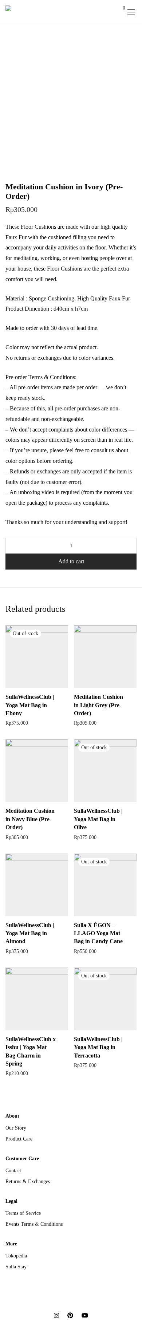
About (12, 1116)
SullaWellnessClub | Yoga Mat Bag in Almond (29, 933)
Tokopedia (16, 1256)
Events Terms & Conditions (34, 1224)
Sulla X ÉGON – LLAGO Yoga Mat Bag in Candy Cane (98, 933)
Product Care (18, 1139)
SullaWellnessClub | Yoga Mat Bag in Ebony (29, 705)
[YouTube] (85, 1315)
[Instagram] (56, 1315)
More (11, 1244)
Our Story (15, 1128)
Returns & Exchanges (27, 1181)
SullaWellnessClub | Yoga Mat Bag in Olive (98, 819)
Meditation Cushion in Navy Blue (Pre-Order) (30, 819)
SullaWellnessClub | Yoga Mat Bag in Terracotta (98, 1047)
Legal (11, 1201)
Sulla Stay (16, 1266)
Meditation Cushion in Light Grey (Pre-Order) (98, 705)
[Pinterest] (70, 1315)
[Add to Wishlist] (64, 696)
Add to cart (71, 561)
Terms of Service (23, 1213)
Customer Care (22, 1158)
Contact (13, 1170)
